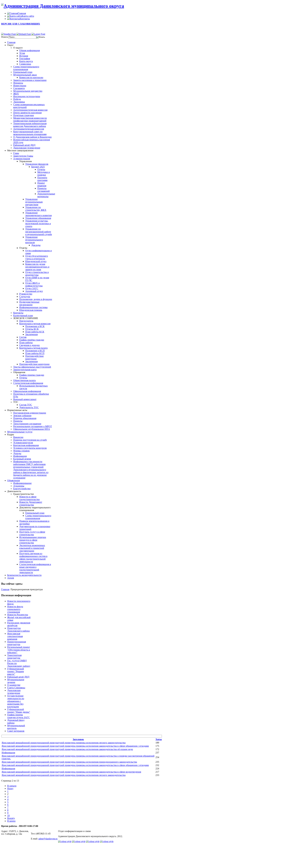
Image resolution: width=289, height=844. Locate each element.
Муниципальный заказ (25, 74)
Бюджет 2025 (38, 166)
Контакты (18, 312)
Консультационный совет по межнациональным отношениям (30, 133)
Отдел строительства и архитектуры (37, 273)
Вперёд (11, 818)
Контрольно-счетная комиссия (34, 323)
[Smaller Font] (8, 34)
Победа (17, 99)
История (23, 56)
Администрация (21, 158)
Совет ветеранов (15, 731)
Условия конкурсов (23, 442)
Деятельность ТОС (29, 407)
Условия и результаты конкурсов (30, 448)
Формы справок (21, 450)
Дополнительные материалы (46, 195)
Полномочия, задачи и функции (35, 299)
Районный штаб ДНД (24, 145)
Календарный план (23, 315)
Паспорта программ (42, 179)
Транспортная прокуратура (14, 656)
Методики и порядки (43, 173)
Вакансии (18, 437)
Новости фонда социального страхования (15, 609)
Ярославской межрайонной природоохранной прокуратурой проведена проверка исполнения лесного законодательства (64, 742)
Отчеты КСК (32, 329)
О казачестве (13, 685)
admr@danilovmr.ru (47, 838)
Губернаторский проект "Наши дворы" (18, 710)
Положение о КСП (35, 350)
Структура (24, 296)
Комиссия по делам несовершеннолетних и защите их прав (37, 267)
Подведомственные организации (29, 303)
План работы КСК (34, 331)
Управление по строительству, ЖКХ (35, 208)
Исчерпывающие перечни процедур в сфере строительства (32, 540)
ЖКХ (16, 93)
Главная (5, 589)
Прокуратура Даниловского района (18, 629)
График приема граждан (31, 375)
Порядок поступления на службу (30, 440)
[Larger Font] (38, 34)
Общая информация (29, 50)
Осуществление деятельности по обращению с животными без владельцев (15, 701)
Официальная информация (27, 391)
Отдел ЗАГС (31, 288)
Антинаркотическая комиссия (28, 129)
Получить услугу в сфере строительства (32, 533)
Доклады (35, 245)
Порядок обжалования (24, 418)
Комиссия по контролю (31, 77)
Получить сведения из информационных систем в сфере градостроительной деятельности (33, 557)
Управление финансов (36, 164)
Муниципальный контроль (16, 727)
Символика (25, 64)
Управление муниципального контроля (34, 240)
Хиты (158, 739)
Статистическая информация (28, 383)
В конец (11, 821)
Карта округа (26, 61)
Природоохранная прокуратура (16, 643)
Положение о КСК (35, 326)
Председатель (26, 321)
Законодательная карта (25, 369)
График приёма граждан (31, 340)
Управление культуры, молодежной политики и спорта (38, 223)
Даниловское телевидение (26, 148)
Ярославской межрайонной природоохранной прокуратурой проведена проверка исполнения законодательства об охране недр (67, 749)
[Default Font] (23, 34)
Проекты (17, 421)
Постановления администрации (29, 413)
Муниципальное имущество (27, 91)
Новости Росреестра (17, 614)
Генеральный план (22, 72)
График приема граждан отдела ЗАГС (18, 716)
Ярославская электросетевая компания (15, 636)
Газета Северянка (16, 687)
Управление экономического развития (38, 214)
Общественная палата (24, 380)
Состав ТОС (25, 404)
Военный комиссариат (24, 399)
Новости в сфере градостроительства (29, 498)
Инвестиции (19, 85)
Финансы (18, 83)
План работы (26, 342)
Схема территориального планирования (26, 68)
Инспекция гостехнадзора (26, 96)
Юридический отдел (35, 261)
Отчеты (41, 169)
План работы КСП (34, 353)
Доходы (17, 453)
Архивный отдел (34, 291)
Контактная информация (26, 445)
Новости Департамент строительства (30, 503)
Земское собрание (22, 415)
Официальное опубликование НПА (31, 429)
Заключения (31, 334)
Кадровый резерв (22, 459)
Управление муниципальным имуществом (34, 202)
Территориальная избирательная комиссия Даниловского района (30, 124)
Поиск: (4, 37)
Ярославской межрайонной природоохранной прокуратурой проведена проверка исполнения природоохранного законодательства (69, 762)
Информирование (22, 483)
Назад (10, 788)
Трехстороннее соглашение (27, 423)
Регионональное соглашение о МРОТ (32, 426)
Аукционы (18, 486)
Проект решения (41, 184)
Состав (22, 337)
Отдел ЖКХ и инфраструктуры (34, 284)
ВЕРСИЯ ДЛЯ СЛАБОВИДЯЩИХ (20, 24)
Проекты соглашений (43, 189)
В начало (11, 785)
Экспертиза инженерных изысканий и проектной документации (32, 548)
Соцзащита (19, 88)
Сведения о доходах (29, 345)
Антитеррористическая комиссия (30, 110)
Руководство (25, 294)
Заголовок (78, 739)
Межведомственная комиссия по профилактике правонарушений (30, 119)
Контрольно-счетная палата (33, 348)
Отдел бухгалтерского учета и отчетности (36, 257)
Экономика (19, 102)
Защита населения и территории (30, 80)
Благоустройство (22, 488)
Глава (16, 153)
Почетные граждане (23, 115)
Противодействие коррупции (34, 357)
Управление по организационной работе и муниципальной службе (38, 232)
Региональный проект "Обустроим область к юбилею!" (18, 650)
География (24, 58)
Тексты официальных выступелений (32, 367)
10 (8, 815)
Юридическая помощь (30, 310)
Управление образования (38, 218)
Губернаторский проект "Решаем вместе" (15, 671)
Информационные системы (33, 307)
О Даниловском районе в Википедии (32, 137)
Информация (20, 456)
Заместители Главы (23, 156)
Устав (22, 53)
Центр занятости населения (27, 112)
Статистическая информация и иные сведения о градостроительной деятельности (35, 568)
